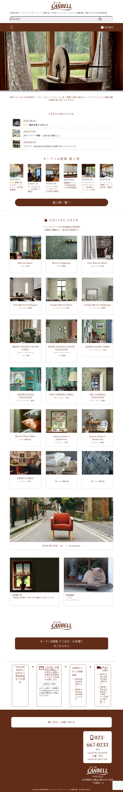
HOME (108, 27)
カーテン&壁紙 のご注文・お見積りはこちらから (61, 643)
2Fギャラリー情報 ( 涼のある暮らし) (41, 135)
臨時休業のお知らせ (38, 124)
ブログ (69, 597)
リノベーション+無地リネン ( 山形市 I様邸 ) (106, 184)
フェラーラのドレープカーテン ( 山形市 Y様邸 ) (53, 189)
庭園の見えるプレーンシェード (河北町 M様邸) (16, 186)
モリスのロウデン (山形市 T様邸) (34, 189)
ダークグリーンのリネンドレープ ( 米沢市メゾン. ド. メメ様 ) (88, 187)
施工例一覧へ (61, 202)
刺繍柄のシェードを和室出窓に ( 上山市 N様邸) (70, 185)
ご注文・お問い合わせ (62, 722)
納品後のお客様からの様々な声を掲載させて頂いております (33, 597)
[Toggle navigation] (12, 27)
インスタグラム (72, 600)
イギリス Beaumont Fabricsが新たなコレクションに (49, 146)
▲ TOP (112, 712)
